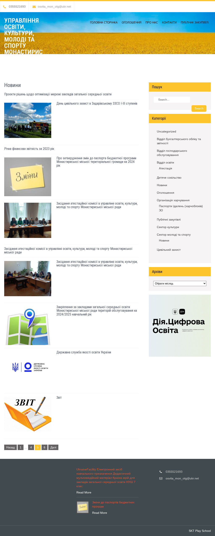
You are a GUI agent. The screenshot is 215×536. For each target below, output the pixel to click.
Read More (83, 492)
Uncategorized (166, 131)
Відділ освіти (165, 162)
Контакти (169, 22)
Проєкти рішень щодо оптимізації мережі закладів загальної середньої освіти (57, 94)
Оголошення (131, 22)
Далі (53, 447)
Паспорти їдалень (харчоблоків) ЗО (181, 208)
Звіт (59, 398)
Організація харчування (173, 200)
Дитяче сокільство (169, 177)
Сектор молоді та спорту (174, 234)
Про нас (152, 22)
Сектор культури (168, 227)
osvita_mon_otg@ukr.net (54, 6)
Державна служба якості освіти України (83, 352)
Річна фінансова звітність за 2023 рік (29, 149)
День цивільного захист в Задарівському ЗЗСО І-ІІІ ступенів (96, 103)
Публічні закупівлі (195, 22)
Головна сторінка (104, 22)
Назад (10, 447)
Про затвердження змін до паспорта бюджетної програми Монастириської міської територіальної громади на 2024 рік (96, 161)
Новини (162, 185)
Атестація (165, 168)
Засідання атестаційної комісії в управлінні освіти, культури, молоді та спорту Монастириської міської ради (97, 205)
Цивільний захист (169, 249)
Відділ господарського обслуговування (172, 153)
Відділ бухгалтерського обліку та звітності (179, 141)
